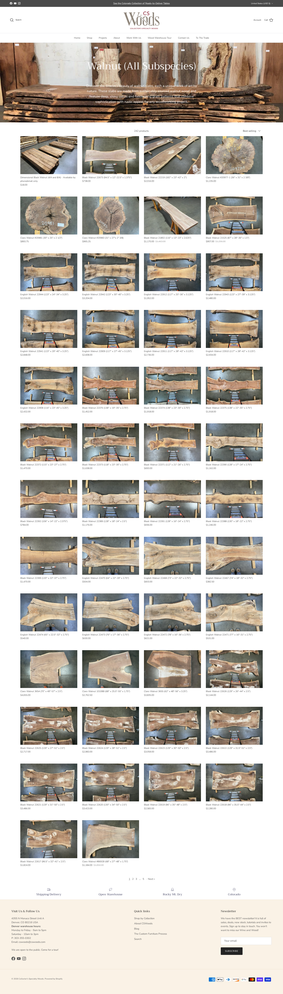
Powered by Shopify (53, 978)
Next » (151, 879)
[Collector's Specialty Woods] (141, 20)
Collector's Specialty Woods (31, 978)
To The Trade (202, 37)
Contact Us (183, 37)
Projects (103, 37)
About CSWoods (143, 923)
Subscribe (231, 951)
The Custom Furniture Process (150, 933)
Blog (136, 928)
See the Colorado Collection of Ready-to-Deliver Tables (141, 3)
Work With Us (133, 37)
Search (138, 939)
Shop (89, 37)
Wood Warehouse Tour (159, 37)
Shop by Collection (144, 918)
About (116, 37)
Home (77, 37)
